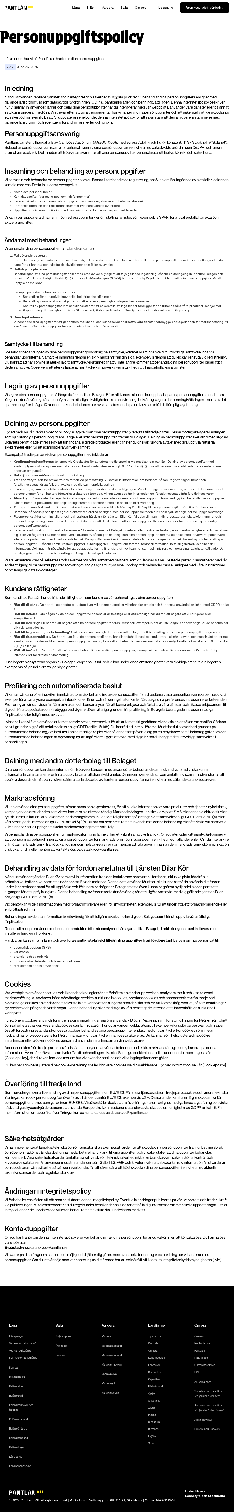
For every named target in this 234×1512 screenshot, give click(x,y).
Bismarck (153, 1429)
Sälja (124, 7)
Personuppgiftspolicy (207, 1429)
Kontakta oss (202, 1343)
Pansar (152, 1414)
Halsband (61, 1355)
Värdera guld (109, 1383)
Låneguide (154, 1365)
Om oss (140, 7)
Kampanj (14, 1367)
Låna (76, 7)
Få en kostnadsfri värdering (204, 7)
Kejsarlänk (154, 1379)
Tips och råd (155, 1336)
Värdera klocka (110, 1392)
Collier (152, 1393)
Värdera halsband (112, 1345)
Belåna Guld (16, 1395)
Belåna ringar (16, 1447)
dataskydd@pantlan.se (129, 1112)
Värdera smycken (112, 1364)
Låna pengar (16, 1336)
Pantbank (199, 1350)
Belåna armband (18, 1419)
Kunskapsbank (156, 1357)
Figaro (152, 1436)
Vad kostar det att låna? (22, 1343)
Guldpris (153, 1343)
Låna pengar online (20, 1466)
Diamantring (155, 1372)
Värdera (108, 7)
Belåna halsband (18, 1438)
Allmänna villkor (203, 1419)
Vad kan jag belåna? (20, 1350)
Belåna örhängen (18, 1428)
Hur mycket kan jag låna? (23, 1357)
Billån (91, 7)
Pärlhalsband (155, 1386)
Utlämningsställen (204, 1365)
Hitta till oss (201, 1357)
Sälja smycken (64, 1336)
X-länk (151, 1407)
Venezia (152, 1443)
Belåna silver (16, 1386)
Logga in (165, 7)
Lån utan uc (15, 1456)
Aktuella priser (202, 1382)
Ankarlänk (154, 1400)
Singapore (154, 1422)
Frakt (197, 1372)
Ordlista (152, 1350)
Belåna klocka (17, 1377)
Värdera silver (109, 1374)
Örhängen (61, 1345)
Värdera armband (112, 1355)
